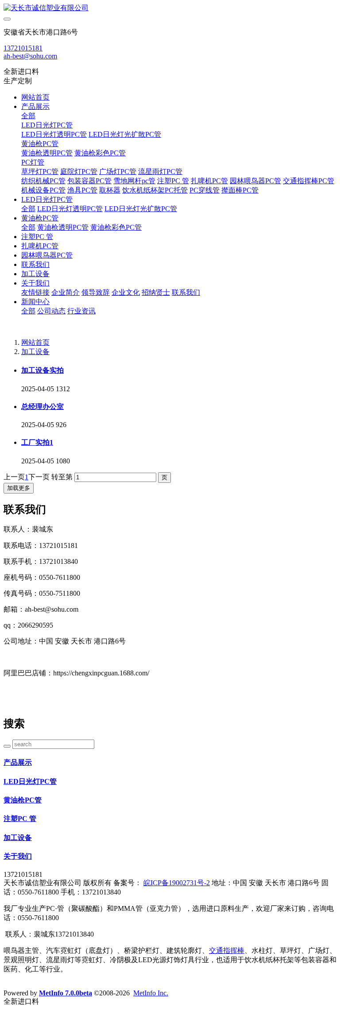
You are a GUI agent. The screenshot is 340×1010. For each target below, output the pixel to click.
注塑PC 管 (173, 181)
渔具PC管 (82, 190)
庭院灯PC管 (78, 171)
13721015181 (23, 48)
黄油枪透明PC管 (47, 153)
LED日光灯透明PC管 (54, 134)
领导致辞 (95, 292)
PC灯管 (32, 162)
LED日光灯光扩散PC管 (125, 134)
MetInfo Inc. (150, 993)
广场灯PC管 (117, 171)
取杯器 (109, 190)
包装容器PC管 (89, 181)
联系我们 (35, 264)
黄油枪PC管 (39, 143)
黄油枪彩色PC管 (100, 153)
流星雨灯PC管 (160, 171)
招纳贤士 (156, 292)
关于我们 (35, 283)
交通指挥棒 (226, 950)
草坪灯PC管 (39, 171)
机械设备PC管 (43, 190)
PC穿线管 (204, 190)
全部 (28, 116)
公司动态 (51, 311)
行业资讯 (81, 311)
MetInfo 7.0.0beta (65, 993)
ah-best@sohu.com (30, 56)
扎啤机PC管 (209, 181)
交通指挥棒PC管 (308, 181)
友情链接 (35, 292)
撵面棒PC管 (240, 190)
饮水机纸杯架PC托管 (155, 190)
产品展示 (35, 106)
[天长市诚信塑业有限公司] (170, 8)
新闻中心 (35, 301)
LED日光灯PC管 (47, 125)
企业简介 (65, 292)
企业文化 (126, 292)
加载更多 (18, 488)
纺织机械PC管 (43, 181)
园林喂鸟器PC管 (255, 181)
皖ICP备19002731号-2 (176, 883)
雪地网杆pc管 (134, 181)
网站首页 (35, 97)
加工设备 (35, 274)
